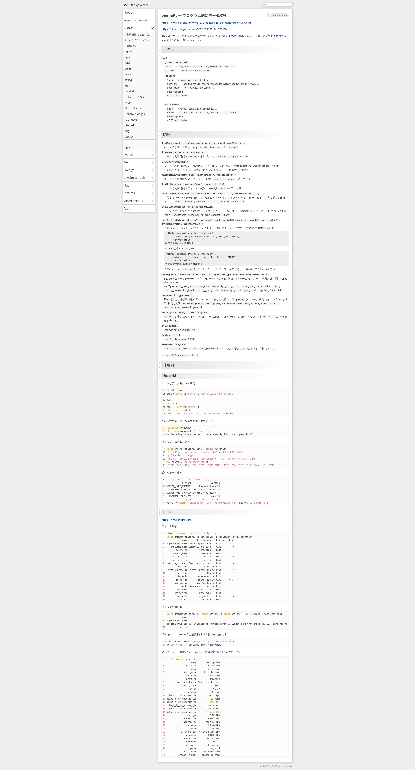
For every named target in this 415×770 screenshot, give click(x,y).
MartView (277, 35)
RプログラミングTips (137, 40)
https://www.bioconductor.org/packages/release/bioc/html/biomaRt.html (206, 22)
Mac (126, 185)
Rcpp (128, 102)
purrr (128, 68)
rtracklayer (131, 119)
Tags (127, 208)
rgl (126, 142)
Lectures (129, 193)
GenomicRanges (135, 114)
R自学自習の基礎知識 (137, 34)
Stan (127, 148)
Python (128, 155)
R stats (129, 28)
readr (128, 74)
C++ (126, 162)
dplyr (128, 57)
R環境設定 (131, 46)
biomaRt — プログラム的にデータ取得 (194, 15)
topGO (129, 136)
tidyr (127, 63)
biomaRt (130, 125)
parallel (129, 91)
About (128, 12)
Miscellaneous (133, 201)
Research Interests (136, 20)
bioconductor (279, 15)
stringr (129, 80)
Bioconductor (237, 35)
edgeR (128, 131)
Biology (129, 170)
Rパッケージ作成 (134, 97)
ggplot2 (129, 51)
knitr (127, 85)
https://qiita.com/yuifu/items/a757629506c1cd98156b (194, 29)
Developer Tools (134, 178)
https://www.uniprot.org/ (177, 520)
